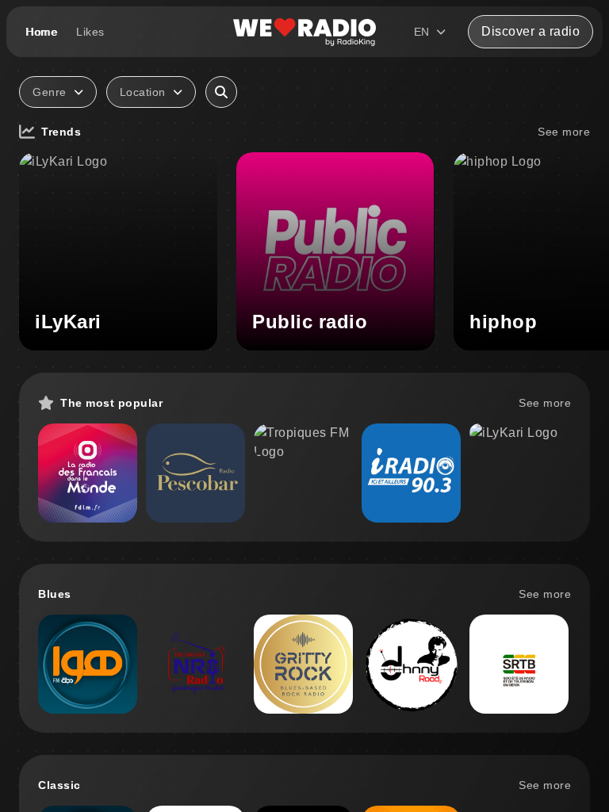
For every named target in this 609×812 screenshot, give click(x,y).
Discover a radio (530, 31)
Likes (90, 31)
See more (564, 131)
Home (41, 31)
